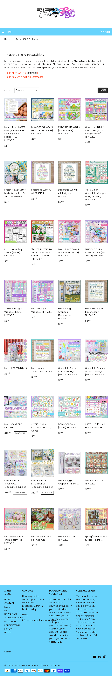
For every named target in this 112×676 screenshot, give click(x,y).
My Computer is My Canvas (25, 665)
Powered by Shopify (50, 665)
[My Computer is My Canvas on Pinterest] (99, 657)
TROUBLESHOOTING (13, 617)
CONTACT (9, 603)
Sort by (8, 90)
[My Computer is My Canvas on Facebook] (94, 657)
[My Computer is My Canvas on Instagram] (104, 657)
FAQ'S (7, 606)
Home (7, 39)
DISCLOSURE (10, 621)
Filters (102, 90)
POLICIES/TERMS (12, 625)
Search (7, 651)
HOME (7, 599)
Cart (107, 31)
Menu (9, 31)
